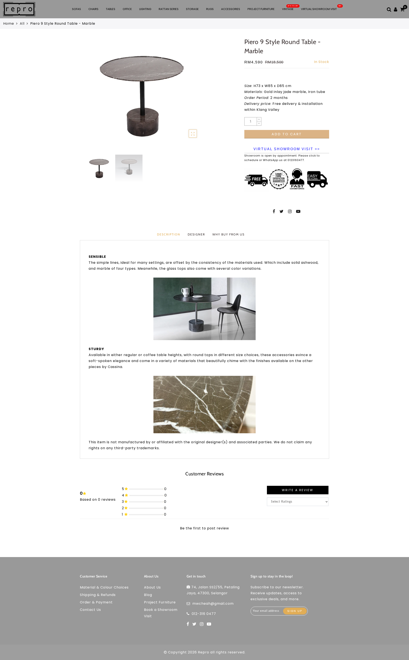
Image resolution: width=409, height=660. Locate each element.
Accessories (230, 9)
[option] (143, 95)
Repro (203, 652)
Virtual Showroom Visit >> (286, 149)
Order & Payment (96, 602)
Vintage (288, 9)
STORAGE (192, 9)
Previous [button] (84, 97)
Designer (196, 234)
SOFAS (76, 9)
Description (168, 234)
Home (8, 23)
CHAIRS (93, 9)
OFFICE (127, 9)
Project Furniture (261, 9)
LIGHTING (145, 9)
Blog (148, 594)
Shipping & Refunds (98, 594)
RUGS (210, 9)
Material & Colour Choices (104, 587)
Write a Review (297, 490)
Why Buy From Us (228, 234)
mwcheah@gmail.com (213, 603)
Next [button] (197, 97)
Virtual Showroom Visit (319, 9)
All (22, 23)
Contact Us (90, 609)
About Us (152, 587)
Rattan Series (169, 9)
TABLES (110, 9)
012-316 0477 (204, 613)
